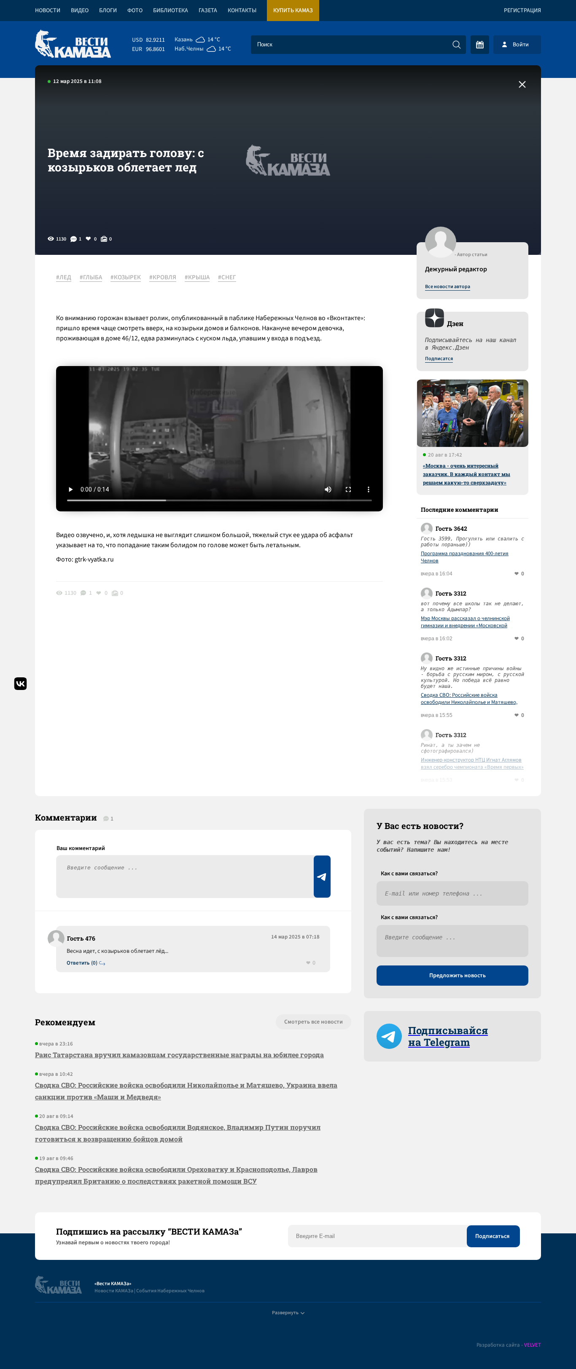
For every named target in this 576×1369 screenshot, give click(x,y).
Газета (208, 10)
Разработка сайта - (508, 1345)
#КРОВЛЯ (162, 277)
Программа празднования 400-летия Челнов (465, 557)
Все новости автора (447, 286)
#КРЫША (197, 277)
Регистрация (522, 10)
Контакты (242, 10)
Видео (80, 10)
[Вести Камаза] (73, 44)
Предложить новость (457, 975)
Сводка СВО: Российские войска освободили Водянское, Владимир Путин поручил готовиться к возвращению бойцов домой (177, 1133)
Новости (47, 10)
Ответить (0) (82, 963)
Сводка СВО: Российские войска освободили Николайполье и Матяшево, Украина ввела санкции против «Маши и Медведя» (469, 699)
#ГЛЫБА (91, 277)
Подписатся (439, 359)
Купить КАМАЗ (293, 10)
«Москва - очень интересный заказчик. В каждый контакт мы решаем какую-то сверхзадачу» (466, 474)
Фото (135, 10)
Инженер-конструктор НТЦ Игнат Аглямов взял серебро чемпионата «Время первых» (472, 764)
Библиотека (170, 10)
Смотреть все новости (313, 1022)
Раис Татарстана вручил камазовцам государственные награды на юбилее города (179, 1054)
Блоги (108, 10)
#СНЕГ (227, 277)
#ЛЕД (63, 277)
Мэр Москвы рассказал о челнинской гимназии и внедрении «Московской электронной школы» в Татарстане (465, 622)
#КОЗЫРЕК (125, 277)
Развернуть (285, 1312)
